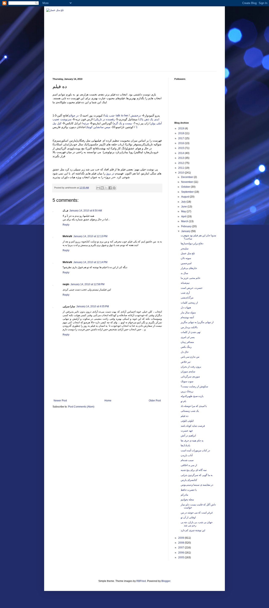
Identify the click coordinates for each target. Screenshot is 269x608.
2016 (181, 143)
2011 (181, 167)
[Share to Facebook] (110, 188)
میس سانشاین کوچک (98, 127)
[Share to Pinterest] (114, 188)
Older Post (155, 400)
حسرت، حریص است (191, 287)
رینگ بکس (186, 346)
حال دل (185, 351)
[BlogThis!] (102, 188)
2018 (181, 133)
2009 (181, 537)
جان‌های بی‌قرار (189, 268)
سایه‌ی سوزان (188, 371)
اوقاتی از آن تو (188, 517)
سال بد (184, 273)
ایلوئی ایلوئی (187, 420)
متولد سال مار (188, 312)
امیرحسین (186, 263)
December (187, 177)
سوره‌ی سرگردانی (190, 376)
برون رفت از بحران (191, 366)
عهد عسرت (187, 430)
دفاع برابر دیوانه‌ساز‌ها (192, 243)
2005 (181, 557)
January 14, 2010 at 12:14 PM (90, 262)
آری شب (185, 292)
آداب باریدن (187, 455)
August (185, 196)
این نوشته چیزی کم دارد (193, 530)
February (186, 226)
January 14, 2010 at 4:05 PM (92, 306)
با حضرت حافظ (189, 489)
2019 (181, 128)
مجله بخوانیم (187, 499)
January (186, 231)
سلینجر (185, 248)
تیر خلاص (185, 361)
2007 (181, 547)
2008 (181, 542)
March (185, 221)
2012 (181, 163)
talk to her (122, 115)
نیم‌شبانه (185, 282)
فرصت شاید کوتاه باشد (193, 425)
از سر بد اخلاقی (189, 465)
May (184, 211)
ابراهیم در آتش (188, 435)
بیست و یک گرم (122, 123)
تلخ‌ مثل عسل (188, 253)
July (183, 201)
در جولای (74, 115)
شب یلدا (109, 115)
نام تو (183, 401)
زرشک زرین (187, 391)
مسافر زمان (187, 342)
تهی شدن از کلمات (190, 332)
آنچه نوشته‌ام (187, 317)
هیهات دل (186, 307)
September (187, 191)
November (187, 181)
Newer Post (60, 400)
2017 (181, 138)
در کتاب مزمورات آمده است (195, 450)
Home (107, 400)
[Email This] (98, 188)
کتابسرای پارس (189, 479)
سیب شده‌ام (187, 460)
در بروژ (110, 173)
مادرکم (184, 494)
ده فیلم (184, 415)
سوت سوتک (187, 381)
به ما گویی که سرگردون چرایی (196, 475)
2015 (181, 148)
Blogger (165, 581)
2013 (181, 157)
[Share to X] (106, 188)
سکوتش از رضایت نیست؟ (194, 386)
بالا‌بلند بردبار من (189, 327)
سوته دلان (186, 258)
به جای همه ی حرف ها (192, 440)
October (186, 186)
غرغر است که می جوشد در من (197, 512)
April (184, 216)
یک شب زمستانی (190, 410)
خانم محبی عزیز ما (190, 278)
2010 (181, 172)
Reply (66, 224)
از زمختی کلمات (189, 302)
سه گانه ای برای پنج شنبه (194, 470)
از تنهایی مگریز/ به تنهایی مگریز (197, 322)
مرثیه (86, 123)
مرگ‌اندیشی (187, 297)
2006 (181, 552)
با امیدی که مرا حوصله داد (194, 406)
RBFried (141, 581)
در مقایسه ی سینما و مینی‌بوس (197, 484)
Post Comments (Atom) (81, 406)
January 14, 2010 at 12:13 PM (90, 236)
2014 (181, 153)
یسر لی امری (188, 337)
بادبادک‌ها (185, 445)
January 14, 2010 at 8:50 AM (85, 210)
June (184, 206)
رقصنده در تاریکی (104, 119)
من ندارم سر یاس (190, 356)
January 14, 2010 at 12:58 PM (87, 284)
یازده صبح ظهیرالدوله (192, 396)
